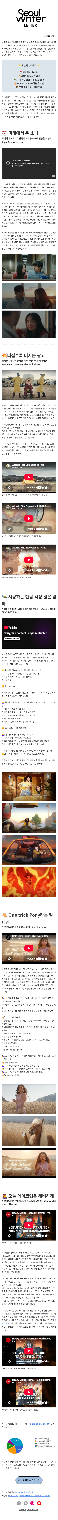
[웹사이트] (19, 1503)
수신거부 (22, 1509)
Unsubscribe (32, 1509)
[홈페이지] (26, 1503)
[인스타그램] (32, 1503)
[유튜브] (39, 1503)
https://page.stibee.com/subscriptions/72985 (29, 1495)
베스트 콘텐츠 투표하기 (29, 1480)
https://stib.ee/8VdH (24, 1492)
